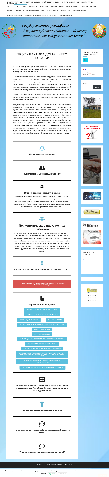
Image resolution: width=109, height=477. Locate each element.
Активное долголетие (79, 11)
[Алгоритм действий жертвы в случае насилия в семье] (42, 263)
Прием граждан (44, 6)
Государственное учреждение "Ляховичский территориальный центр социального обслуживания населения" (50, 2)
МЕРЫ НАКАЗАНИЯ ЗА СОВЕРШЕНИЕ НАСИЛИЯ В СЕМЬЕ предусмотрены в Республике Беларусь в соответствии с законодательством (42, 388)
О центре (9, 6)
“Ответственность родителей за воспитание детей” (42, 452)
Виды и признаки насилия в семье (42, 193)
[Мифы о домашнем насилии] (42, 148)
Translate (93, 74)
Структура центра (20, 6)
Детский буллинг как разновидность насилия (42, 410)
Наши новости (33, 6)
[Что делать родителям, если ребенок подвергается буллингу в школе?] (42, 424)
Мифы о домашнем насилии (42, 154)
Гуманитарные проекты (14, 11)
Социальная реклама (66, 15)
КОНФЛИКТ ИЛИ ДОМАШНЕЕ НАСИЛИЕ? (42, 174)
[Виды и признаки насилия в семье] (42, 187)
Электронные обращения (88, 6)
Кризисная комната (52, 11)
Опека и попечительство (14, 15)
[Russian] (85, 69)
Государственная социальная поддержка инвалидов (40, 15)
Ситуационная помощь (93, 164)
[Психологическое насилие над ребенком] (42, 219)
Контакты (54, 6)
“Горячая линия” (66, 11)
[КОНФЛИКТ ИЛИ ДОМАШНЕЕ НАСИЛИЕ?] (42, 168)
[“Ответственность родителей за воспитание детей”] (42, 446)
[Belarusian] (83, 69)
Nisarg (70, 464)
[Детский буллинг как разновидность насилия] (42, 404)
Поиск (85, 83)
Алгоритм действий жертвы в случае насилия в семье (42, 269)
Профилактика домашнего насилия (33, 11)
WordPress (58, 464)
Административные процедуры (68, 6)
